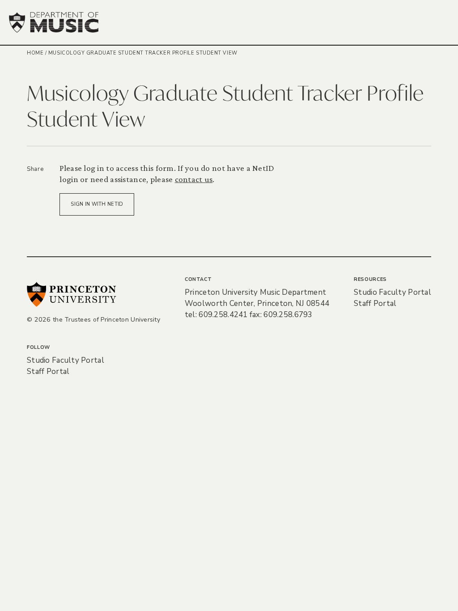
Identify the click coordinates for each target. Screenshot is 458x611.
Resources (370, 279)
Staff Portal (375, 303)
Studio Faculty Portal (392, 292)
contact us (194, 179)
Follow (38, 347)
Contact (198, 279)
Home (35, 53)
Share (35, 169)
